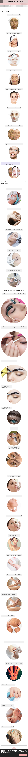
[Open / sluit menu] (1, 1)
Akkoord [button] (22, 755)
